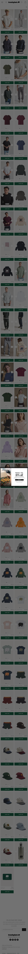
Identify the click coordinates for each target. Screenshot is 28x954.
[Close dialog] (26, 468)
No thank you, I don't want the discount (19, 482)
